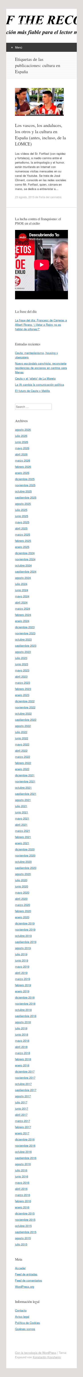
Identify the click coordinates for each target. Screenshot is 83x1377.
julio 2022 (21, 732)
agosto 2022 (23, 726)
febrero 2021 (23, 837)
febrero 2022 (23, 763)
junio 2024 (21, 590)
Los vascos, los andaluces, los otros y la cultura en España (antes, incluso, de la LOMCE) (40, 134)
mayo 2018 (22, 1040)
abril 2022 (21, 750)
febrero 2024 (23, 615)
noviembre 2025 (25, 485)
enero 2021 (22, 843)
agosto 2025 (23, 503)
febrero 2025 (23, 541)
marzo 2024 (22, 608)
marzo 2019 (22, 979)
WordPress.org (24, 1286)
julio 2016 (21, 1170)
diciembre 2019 (25, 923)
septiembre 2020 (25, 868)
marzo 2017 (22, 1121)
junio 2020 (21, 886)
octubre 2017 (23, 1084)
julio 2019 (21, 954)
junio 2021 (21, 812)
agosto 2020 (23, 874)
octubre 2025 (23, 491)
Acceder (20, 1268)
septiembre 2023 (25, 645)
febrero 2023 (23, 689)
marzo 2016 (22, 1195)
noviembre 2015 (25, 1219)
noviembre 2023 (25, 633)
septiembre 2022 (25, 719)
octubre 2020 (23, 861)
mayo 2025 (22, 522)
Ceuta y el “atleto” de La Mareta (35, 378)
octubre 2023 (23, 639)
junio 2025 (21, 516)
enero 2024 (22, 621)
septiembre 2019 (25, 942)
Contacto (21, 1310)
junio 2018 (21, 1034)
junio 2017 (21, 1108)
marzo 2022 (22, 757)
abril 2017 (21, 1114)
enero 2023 (22, 695)
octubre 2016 (23, 1152)
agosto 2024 (23, 578)
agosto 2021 (23, 800)
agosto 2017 (23, 1096)
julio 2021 (21, 806)
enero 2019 (22, 991)
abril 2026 (21, 454)
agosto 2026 (23, 429)
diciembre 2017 (25, 1071)
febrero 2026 (23, 466)
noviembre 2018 (25, 1003)
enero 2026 (22, 473)
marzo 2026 (22, 460)
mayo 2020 (22, 892)
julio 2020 (21, 880)
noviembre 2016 (25, 1145)
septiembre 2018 (25, 1016)
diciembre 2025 (25, 479)
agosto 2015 (23, 1238)
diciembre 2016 (25, 1139)
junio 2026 (21, 442)
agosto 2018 (23, 1022)
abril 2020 (21, 898)
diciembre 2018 (25, 997)
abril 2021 (21, 824)
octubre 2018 (23, 1010)
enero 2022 (22, 769)
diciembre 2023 (25, 627)
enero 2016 (22, 1207)
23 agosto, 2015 (25, 197)
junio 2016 (21, 1176)
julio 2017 (21, 1102)
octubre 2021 (23, 787)
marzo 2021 (22, 831)
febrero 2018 (23, 1059)
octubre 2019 (23, 936)
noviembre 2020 (25, 855)
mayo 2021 (22, 818)
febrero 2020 (23, 911)
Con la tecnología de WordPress (35, 1353)
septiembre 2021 (25, 794)
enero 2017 (22, 1133)
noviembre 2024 (25, 559)
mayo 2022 (22, 744)
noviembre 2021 (25, 781)
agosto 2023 (23, 652)
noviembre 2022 (25, 707)
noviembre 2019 (25, 929)
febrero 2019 (23, 985)
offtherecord (33, 23)
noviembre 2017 (25, 1077)
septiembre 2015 (25, 1232)
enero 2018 (22, 1065)
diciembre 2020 (25, 849)
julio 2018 (21, 1028)
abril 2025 (21, 528)
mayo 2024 (22, 596)
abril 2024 (21, 602)
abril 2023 (21, 676)
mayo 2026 (22, 448)
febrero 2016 (23, 1201)
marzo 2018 (22, 1053)
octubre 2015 (23, 1226)
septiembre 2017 (25, 1090)
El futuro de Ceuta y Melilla (32, 391)
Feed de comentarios (28, 1280)
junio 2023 (21, 664)
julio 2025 (21, 510)
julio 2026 (21, 436)
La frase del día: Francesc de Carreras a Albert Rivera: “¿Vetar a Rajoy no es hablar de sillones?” (41, 324)
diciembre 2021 (25, 775)
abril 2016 (21, 1189)
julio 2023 (21, 658)
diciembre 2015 (25, 1213)
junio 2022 (21, 738)
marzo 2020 (22, 905)
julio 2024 (21, 584)
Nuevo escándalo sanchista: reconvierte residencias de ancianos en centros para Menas (41, 367)
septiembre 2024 (25, 571)
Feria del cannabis (50, 197)
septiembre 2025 (25, 497)
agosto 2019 (23, 948)
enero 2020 (22, 917)
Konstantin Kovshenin (47, 1357)
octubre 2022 (23, 713)
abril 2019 (21, 973)
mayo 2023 (22, 670)
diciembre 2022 (25, 701)
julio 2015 (21, 1244)
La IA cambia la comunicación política (39, 384)
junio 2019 (21, 960)
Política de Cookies (27, 1323)
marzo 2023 (22, 682)
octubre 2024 (23, 565)
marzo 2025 (22, 534)
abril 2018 (21, 1047)
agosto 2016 (23, 1164)
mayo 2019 (22, 966)
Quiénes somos (25, 1329)
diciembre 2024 (25, 553)
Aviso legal (22, 1316)
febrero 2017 (23, 1127)
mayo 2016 (22, 1182)
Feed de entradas (26, 1274)
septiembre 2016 (25, 1158)
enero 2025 (22, 547)
